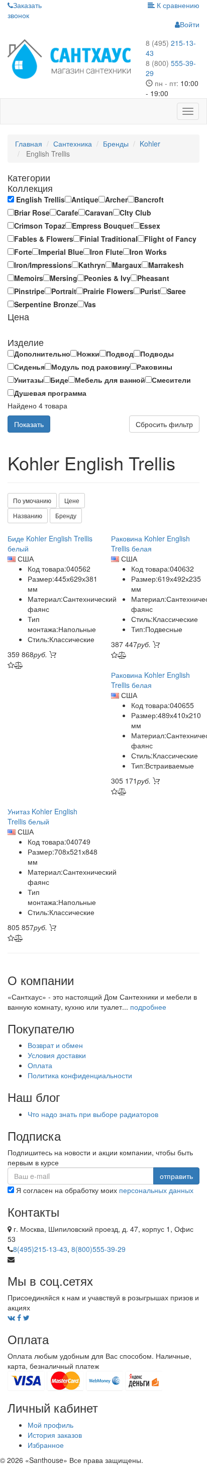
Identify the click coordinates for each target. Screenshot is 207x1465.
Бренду (65, 515)
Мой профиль (50, 1425)
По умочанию (32, 500)
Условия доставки (57, 1055)
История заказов (55, 1435)
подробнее (148, 1007)
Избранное (46, 1445)
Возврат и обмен (55, 1045)
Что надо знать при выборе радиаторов (93, 1114)
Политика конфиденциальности (80, 1075)
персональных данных (156, 1190)
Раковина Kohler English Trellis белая (150, 543)
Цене (71, 500)
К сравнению (177, 5)
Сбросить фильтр (164, 424)
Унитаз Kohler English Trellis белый (42, 816)
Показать (29, 424)
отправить (176, 1176)
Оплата (40, 1065)
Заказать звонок (25, 10)
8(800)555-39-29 (98, 1249)
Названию (27, 515)
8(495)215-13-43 (40, 1249)
